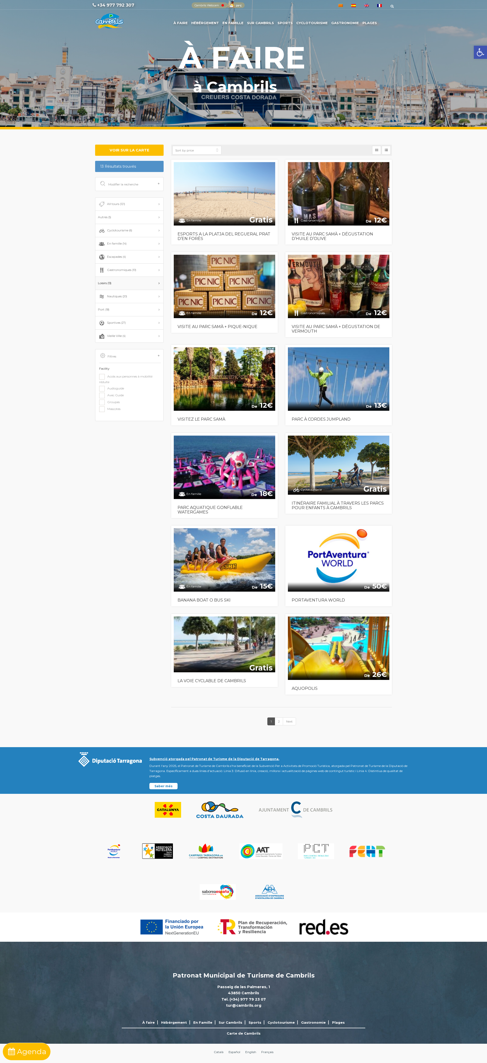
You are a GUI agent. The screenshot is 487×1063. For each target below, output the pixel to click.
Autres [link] (104, 217)
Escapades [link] (116, 257)
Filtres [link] (112, 356)
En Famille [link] (233, 23)
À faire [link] (180, 23)
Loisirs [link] (104, 283)
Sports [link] (285, 23)
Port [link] (103, 309)
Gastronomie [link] (345, 23)
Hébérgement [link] (205, 23)
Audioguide (115, 388)
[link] (480, 52)
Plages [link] (369, 23)
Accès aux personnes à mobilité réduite (125, 379)
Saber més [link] (163, 786)
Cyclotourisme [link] (312, 23)
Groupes (113, 402)
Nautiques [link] (117, 296)
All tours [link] (116, 204)
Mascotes (113, 409)
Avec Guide (115, 395)
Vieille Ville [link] (116, 336)
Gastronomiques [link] (121, 270)
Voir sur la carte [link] (129, 150)
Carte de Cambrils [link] (243, 1033)
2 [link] (279, 721)
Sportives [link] (116, 322)
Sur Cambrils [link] (260, 23)
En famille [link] (117, 243)
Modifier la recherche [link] (123, 184)
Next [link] (289, 721)
